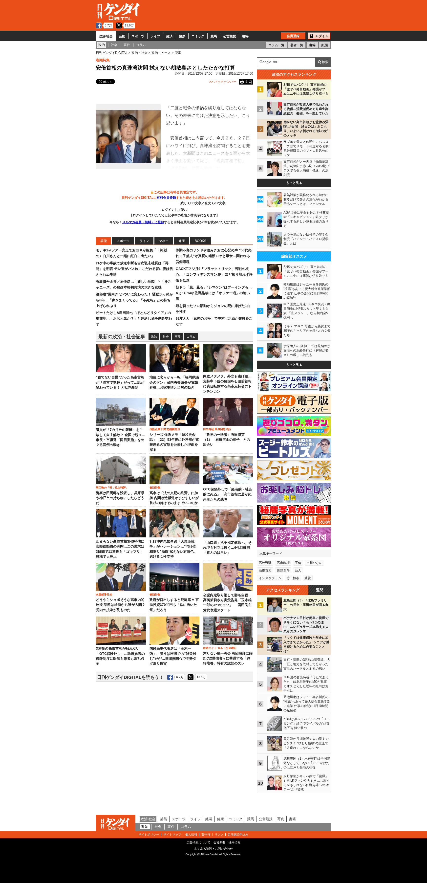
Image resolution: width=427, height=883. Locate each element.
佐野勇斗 (283, 570)
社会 (166, 336)
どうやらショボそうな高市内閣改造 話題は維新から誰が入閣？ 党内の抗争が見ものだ (120, 605)
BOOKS (200, 241)
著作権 (205, 834)
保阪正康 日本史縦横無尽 (164, 429)
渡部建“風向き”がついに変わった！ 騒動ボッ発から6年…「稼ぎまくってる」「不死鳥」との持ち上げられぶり (134, 300)
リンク (218, 834)
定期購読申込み (238, 834)
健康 (182, 36)
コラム (191, 336)
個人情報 (191, 834)
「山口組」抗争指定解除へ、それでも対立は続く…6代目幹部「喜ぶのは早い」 (227, 548)
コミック (198, 36)
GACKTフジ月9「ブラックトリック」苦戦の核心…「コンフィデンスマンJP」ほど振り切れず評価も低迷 (214, 274)
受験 (307, 578)
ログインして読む (174, 210)
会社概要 (219, 842)
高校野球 (265, 563)
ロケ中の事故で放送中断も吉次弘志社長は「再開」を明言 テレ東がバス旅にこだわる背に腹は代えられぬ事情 (134, 269)
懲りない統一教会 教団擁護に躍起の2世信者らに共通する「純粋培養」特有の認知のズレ (228, 658)
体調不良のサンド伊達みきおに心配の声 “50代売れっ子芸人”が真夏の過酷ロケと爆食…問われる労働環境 (214, 256)
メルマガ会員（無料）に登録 (143, 222)
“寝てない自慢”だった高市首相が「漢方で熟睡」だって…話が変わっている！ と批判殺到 (120, 382)
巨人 (298, 570)
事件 (178, 336)
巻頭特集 (103, 60)
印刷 (248, 82)
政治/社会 (106, 36)
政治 (154, 336)
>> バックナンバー (222, 82)
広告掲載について (198, 842)
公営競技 (229, 36)
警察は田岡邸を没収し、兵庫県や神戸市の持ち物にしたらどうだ (120, 498)
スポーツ (137, 36)
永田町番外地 (104, 594)
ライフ (155, 36)
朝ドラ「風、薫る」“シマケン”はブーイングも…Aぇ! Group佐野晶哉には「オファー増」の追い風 (214, 293)
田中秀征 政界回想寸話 (217, 429)
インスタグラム (270, 578)
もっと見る (294, 183)
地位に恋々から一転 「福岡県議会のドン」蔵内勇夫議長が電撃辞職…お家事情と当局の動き (174, 382)
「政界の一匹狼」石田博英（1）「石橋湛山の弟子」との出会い (226, 440)
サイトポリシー (148, 834)
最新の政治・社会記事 (121, 336)
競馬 (214, 36)
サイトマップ (172, 834)
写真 (280, 819)
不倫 (298, 563)
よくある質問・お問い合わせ (213, 848)
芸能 (122, 36)
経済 (169, 36)
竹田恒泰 (292, 578)
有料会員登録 (166, 197)
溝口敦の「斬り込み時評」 (112, 487)
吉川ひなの (314, 563)
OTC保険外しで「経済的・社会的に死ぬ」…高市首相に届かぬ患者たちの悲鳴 (227, 494)
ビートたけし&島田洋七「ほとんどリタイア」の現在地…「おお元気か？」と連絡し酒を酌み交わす (134, 318)
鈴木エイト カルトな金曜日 (219, 647)
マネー (164, 241)
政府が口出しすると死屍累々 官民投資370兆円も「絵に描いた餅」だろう (174, 605)
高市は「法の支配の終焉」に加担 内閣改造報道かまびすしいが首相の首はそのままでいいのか (174, 498)
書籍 (245, 36)
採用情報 (234, 842)
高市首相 (265, 570)
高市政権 (283, 563)
